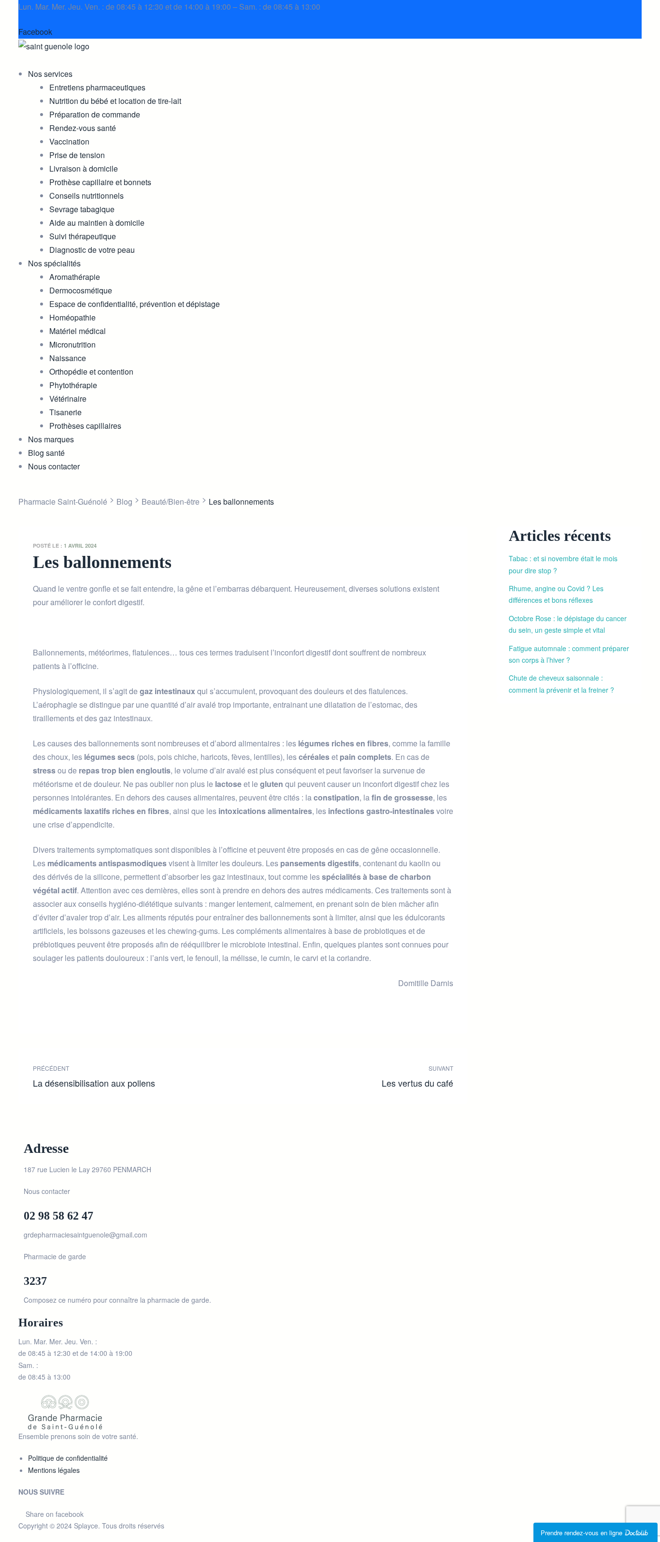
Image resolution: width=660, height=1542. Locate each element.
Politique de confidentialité (68, 1458)
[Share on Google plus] (96, 1005)
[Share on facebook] (40, 1005)
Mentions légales (54, 1470)
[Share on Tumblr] (82, 1005)
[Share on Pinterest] (110, 1005)
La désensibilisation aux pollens (135, 1076)
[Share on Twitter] (54, 1005)
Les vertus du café (350, 1076)
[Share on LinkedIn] (68, 1005)
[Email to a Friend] (124, 1005)
